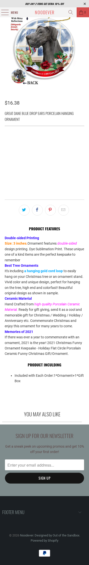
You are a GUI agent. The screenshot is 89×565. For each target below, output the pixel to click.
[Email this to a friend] (63, 210)
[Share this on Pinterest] (50, 210)
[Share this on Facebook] (37, 210)
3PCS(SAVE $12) (63, 142)
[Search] (70, 12)
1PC (10, 142)
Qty (7, 156)
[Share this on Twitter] (24, 210)
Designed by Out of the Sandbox (57, 535)
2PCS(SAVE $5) (32, 142)
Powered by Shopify (44, 540)
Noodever (44, 12)
